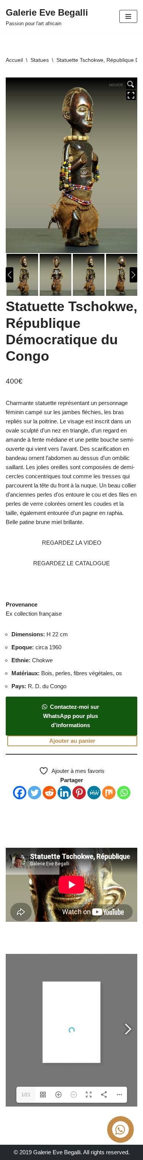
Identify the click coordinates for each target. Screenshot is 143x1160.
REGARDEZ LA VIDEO (71, 542)
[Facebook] (19, 792)
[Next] (133, 274)
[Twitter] (34, 792)
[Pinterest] (79, 792)
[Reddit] (49, 792)
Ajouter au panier (72, 740)
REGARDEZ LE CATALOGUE (71, 563)
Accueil (14, 60)
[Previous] (9, 274)
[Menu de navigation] (128, 16)
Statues (40, 60)
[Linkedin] (64, 792)
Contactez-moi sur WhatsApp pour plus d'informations (71, 715)
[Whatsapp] (123, 792)
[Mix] (109, 792)
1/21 (26, 1094)
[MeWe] (94, 792)
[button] (71, 725)
